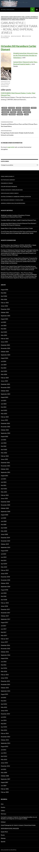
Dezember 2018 (5, 577)
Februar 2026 (5, 302)
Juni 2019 (3, 557)
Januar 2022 (4, 459)
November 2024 (5, 348)
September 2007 (5, 779)
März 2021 (4, 492)
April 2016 (4, 668)
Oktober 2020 (5, 508)
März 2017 (4, 635)
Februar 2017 (5, 639)
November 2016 (5, 648)
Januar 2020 (4, 534)
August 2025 (4, 319)
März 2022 (4, 453)
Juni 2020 (3, 521)
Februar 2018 (5, 603)
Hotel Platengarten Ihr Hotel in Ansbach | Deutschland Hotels (18, 825)
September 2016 (5, 655)
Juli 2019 (3, 554)
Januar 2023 (4, 420)
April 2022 (4, 449)
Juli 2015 (3, 697)
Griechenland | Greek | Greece (10, 193)
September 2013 (5, 743)
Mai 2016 (3, 665)
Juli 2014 (3, 717)
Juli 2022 (3, 439)
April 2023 (4, 410)
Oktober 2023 (5, 391)
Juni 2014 (3, 720)
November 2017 (5, 612)
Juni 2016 (3, 661)
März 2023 (4, 413)
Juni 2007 (3, 785)
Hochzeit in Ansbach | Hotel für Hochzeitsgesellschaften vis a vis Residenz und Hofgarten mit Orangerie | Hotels (19, 817)
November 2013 (5, 736)
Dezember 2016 (5, 645)
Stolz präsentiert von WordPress (8, 849)
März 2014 (4, 730)
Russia (3, 835)
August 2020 (4, 515)
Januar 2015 (4, 710)
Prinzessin (12, 114)
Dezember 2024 (5, 345)
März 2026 (4, 299)
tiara (26, 114)
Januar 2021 (4, 498)
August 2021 (4, 475)
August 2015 (4, 694)
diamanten (26, 107)
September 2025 (5, 315)
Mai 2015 (3, 701)
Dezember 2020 (5, 501)
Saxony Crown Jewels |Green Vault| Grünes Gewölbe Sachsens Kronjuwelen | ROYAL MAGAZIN (18, 267)
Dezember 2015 (5, 681)
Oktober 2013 (5, 740)
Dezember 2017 (5, 609)
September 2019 (5, 547)
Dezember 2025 (5, 309)
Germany (3, 814)
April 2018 (4, 599)
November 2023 (5, 387)
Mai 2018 (3, 596)
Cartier (4, 107)
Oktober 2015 (5, 687)
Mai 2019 (3, 560)
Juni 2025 (3, 325)
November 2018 (5, 580)
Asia (2, 804)
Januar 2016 (4, 678)
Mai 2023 (3, 407)
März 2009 (4, 772)
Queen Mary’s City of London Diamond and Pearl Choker (17, 228)
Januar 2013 (4, 763)
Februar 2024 (5, 377)
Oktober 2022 (5, 430)
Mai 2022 (3, 446)
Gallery (3, 810)
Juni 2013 (3, 753)
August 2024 (4, 358)
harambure (26, 110)
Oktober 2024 (5, 351)
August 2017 (4, 622)
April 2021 (4, 488)
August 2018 (4, 590)
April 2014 (4, 727)
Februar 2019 (5, 570)
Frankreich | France (7, 183)
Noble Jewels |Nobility (18, 19)
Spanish (3, 841)
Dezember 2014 (5, 714)
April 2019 (4, 563)
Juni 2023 (3, 404)
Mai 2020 (3, 524)
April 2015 (4, 704)
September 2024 (5, 355)
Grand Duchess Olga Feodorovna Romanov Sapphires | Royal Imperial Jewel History (19, 276)
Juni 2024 (3, 364)
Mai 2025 (3, 329)
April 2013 (4, 756)
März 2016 (4, 671)
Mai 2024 (3, 368)
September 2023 (5, 394)
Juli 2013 (3, 749)
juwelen (13, 112)
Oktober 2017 (5, 616)
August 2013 (4, 746)
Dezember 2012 (5, 766)
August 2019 (4, 550)
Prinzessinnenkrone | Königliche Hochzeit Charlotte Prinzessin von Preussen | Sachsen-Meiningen (18, 253)
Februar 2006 (5, 789)
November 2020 (5, 505)
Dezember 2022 (5, 423)
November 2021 (5, 466)
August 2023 (4, 397)
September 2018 (5, 586)
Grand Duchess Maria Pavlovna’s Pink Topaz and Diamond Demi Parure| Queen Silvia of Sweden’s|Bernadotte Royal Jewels (19, 232)
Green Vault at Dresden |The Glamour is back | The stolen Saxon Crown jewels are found (19, 268)
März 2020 (4, 531)
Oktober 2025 (5, 312)
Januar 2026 (4, 306)
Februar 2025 (5, 338)
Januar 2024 (4, 381)
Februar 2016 (5, 674)
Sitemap (3, 838)
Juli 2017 (3, 625)
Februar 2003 (5, 792)
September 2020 (5, 511)
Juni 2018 (3, 593)
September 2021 (5, 472)
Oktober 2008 (5, 776)
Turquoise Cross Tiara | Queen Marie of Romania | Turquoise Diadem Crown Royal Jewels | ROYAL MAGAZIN (19, 259)
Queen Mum (4, 832)
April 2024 (4, 371)
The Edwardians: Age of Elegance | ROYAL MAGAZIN (16, 245)
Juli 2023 (3, 400)
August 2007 (4, 782)
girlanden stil (17, 110)
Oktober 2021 (5, 469)
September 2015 (5, 691)
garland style (6, 110)
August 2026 (4, 289)
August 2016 (4, 658)
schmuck (20, 114)
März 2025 (4, 335)
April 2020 (4, 528)
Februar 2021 (5, 495)
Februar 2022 (5, 456)
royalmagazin (17, 36)
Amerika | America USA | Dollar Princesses (13, 203)
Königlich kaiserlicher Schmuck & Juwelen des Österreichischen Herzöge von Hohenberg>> (25, 55)
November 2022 (5, 426)
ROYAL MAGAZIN (7, 10)
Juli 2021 (3, 479)
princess (4, 114)
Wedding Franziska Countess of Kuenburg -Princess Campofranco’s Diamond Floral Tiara (15, 216)
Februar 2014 (5, 733)
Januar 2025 (4, 342)
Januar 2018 (4, 606)
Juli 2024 (3, 361)
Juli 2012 (3, 769)
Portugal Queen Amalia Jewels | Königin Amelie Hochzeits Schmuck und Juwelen (17, 133)
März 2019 (4, 567)
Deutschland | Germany (8, 179)
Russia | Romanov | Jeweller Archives (12, 190)
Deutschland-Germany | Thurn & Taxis (12, 200)
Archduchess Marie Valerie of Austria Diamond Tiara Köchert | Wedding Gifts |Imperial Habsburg (18, 224)
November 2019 (5, 541)
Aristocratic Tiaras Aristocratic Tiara (13, 16)
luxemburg (27, 112)
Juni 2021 (3, 482)
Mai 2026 (3, 293)
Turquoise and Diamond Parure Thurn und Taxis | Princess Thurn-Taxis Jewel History (19, 124)
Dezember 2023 (5, 384)
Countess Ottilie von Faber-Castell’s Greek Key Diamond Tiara (18, 220)
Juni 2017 (3, 629)
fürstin (34, 107)
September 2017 (5, 619)
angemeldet (11, 147)
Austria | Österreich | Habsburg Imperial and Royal (16, 196)
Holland (3, 822)
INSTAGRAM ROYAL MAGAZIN (10, 828)
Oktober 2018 (5, 583)
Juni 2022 (3, 443)
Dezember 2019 (5, 537)
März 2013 (4, 759)
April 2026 (4, 296)
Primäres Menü (37, 9)
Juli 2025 (3, 322)
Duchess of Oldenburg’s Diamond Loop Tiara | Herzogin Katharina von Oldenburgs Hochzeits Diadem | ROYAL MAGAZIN (19, 250)
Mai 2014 (3, 723)
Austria (3, 807)
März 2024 (4, 374)
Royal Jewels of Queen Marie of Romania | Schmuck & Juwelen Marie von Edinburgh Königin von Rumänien (19, 261)
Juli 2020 (3, 518)
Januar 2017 (4, 642)
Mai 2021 (3, 485)
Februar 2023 (5, 417)
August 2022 (4, 436)
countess (11, 107)
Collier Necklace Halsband (9, 186)
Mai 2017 (3, 632)
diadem (19, 107)
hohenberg (5, 112)
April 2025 (4, 332)
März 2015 (4, 707)
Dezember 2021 (5, 462)
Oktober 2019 (5, 544)
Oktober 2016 (5, 652)
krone (20, 112)
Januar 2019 (4, 573)
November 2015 (5, 684)
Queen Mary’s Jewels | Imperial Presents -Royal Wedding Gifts (18, 245)
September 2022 (5, 433)
